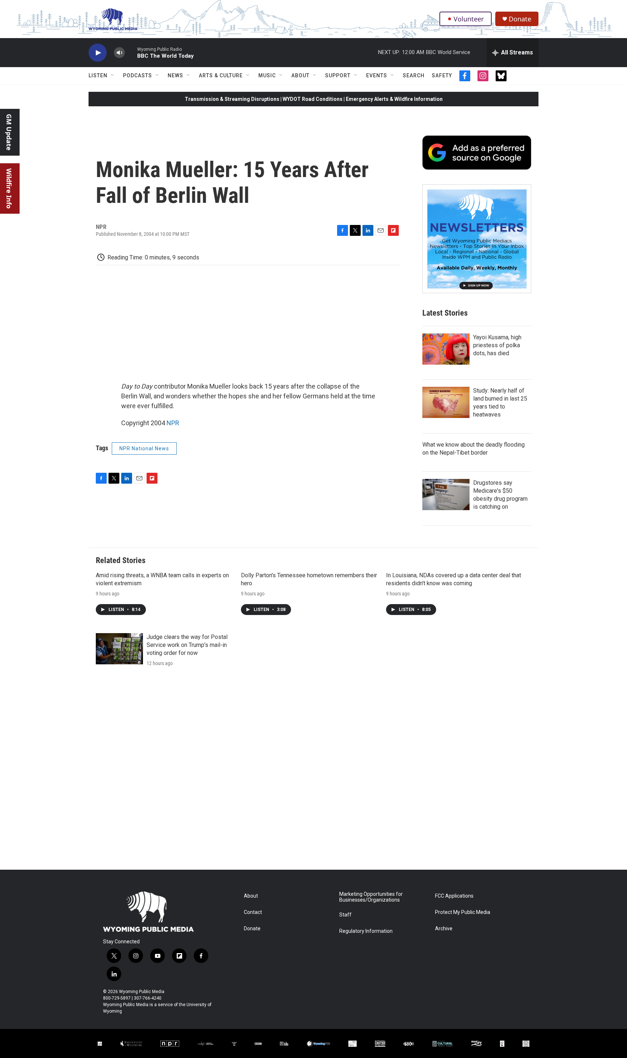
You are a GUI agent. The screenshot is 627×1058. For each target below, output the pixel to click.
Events (376, 75)
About (300, 75)
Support (338, 75)
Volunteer (469, 19)
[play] (97, 53)
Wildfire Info (9, 188)
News (175, 75)
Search (414, 75)
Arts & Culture (221, 75)
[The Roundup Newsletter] (477, 239)
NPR (173, 423)
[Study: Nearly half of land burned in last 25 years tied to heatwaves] (446, 402)
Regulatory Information (366, 931)
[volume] (119, 53)
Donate (520, 19)
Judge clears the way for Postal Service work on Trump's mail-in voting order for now (187, 644)
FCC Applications (454, 896)
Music (267, 75)
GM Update (9, 132)
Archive (443, 928)
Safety (442, 75)
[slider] (131, 52)
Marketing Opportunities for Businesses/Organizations (371, 897)
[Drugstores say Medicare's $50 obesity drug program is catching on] (446, 494)
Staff (345, 915)
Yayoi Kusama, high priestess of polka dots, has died (497, 345)
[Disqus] (313, 771)
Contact (253, 912)
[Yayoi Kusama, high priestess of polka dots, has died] (446, 349)
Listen (98, 75)
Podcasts (137, 75)
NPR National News (144, 448)
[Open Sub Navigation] (113, 75)
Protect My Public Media (462, 912)
